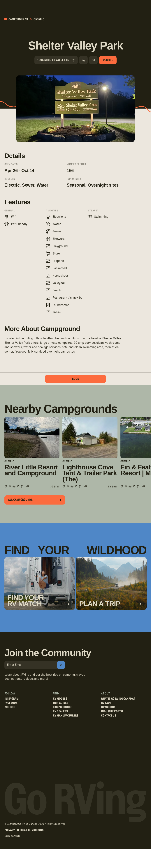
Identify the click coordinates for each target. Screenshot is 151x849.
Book (75, 378)
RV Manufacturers (65, 715)
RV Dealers (60, 711)
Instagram (11, 698)
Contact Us (108, 715)
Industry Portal (112, 711)
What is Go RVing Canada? (118, 698)
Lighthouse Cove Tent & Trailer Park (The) (89, 473)
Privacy (9, 830)
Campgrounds (18, 19)
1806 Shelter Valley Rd (53, 60)
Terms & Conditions (30, 830)
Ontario (39, 19)
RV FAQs (106, 702)
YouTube (10, 707)
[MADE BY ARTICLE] (12, 836)
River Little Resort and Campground (31, 470)
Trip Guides (60, 702)
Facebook (10, 702)
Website (108, 60)
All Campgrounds (20, 499)
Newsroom (108, 707)
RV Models (60, 698)
